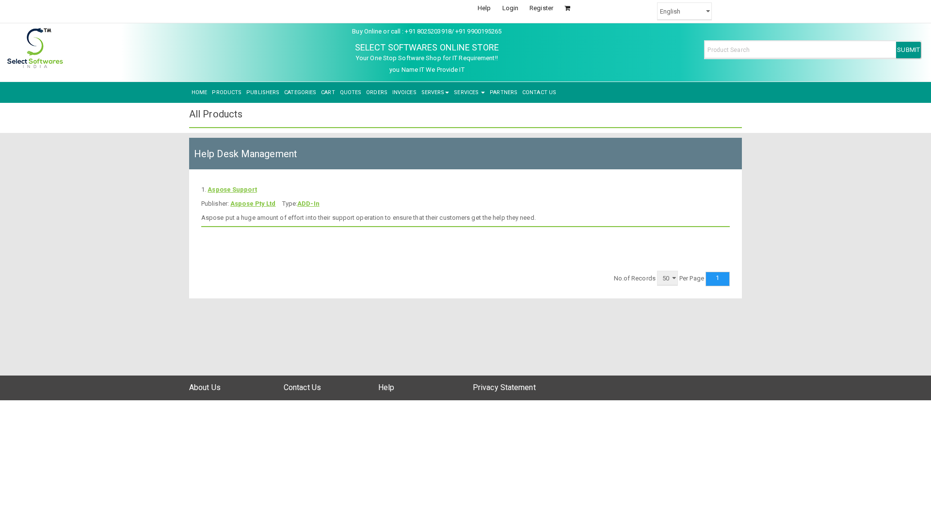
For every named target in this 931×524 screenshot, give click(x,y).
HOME (199, 92)
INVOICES (404, 92)
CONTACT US (539, 92)
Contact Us (302, 387)
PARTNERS (503, 92)
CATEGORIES (300, 92)
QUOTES (351, 92)
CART (328, 92)
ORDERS (376, 92)
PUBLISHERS (262, 92)
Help (484, 8)
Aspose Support (232, 189)
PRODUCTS (226, 92)
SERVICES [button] (467, 92)
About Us (205, 387)
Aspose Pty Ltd (252, 203)
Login (510, 8)
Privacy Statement (504, 387)
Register (541, 8)
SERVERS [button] (433, 92)
